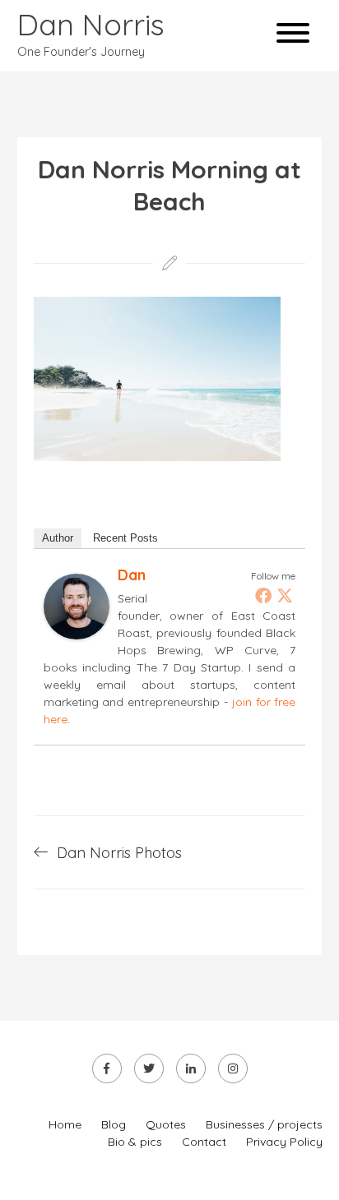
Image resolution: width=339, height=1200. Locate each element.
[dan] (76, 634)
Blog (113, 1124)
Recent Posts (125, 538)
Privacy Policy (284, 1141)
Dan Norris (91, 24)
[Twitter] (285, 595)
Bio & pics (135, 1141)
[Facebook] (263, 595)
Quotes (166, 1124)
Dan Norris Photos (119, 852)
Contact (204, 1141)
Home (65, 1124)
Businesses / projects (264, 1124)
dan (132, 574)
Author (57, 538)
